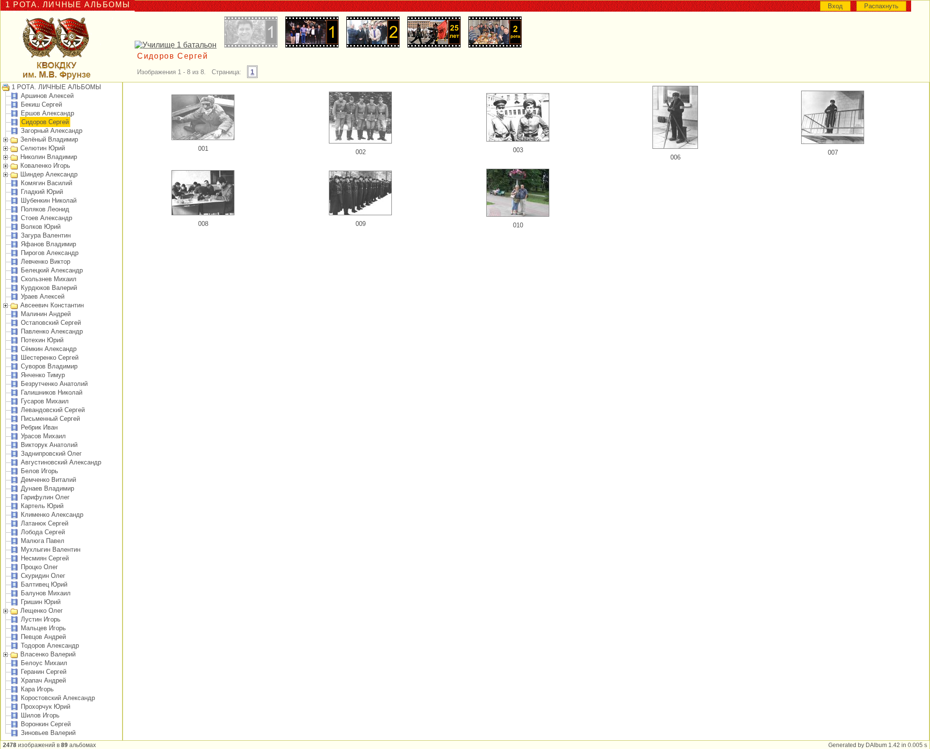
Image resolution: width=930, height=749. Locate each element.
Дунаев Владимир (47, 488)
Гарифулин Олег (45, 497)
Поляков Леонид (45, 209)
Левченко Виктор (45, 261)
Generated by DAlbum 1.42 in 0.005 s (877, 745)
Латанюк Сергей (44, 523)
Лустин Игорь (41, 619)
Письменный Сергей (50, 418)
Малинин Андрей (46, 314)
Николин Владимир (48, 156)
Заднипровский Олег (51, 453)
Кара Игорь (37, 689)
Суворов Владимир (49, 366)
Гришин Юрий (41, 602)
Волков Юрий (41, 226)
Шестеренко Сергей (49, 357)
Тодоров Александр (50, 645)
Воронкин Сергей (46, 724)
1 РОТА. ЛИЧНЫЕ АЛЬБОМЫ (56, 87)
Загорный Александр (51, 130)
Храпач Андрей (43, 680)
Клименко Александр (52, 514)
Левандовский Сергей (53, 410)
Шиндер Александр (49, 174)
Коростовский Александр (58, 697)
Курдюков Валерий (49, 287)
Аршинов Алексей (47, 95)
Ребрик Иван (39, 427)
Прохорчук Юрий (45, 706)
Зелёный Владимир (49, 139)
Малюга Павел (42, 540)
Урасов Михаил (43, 436)
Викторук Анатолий (49, 444)
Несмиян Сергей (45, 558)
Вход (835, 6)
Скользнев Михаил (49, 279)
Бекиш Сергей (41, 104)
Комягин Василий (46, 183)
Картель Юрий (42, 506)
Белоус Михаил (44, 663)
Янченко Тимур (43, 375)
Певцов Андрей (43, 636)
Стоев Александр (46, 218)
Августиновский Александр (61, 462)
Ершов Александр (47, 113)
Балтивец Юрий (44, 584)
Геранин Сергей (43, 671)
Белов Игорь (39, 471)
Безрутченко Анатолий (54, 383)
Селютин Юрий (42, 148)
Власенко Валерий (48, 654)
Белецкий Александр (52, 270)
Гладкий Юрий (42, 191)
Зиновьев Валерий (48, 732)
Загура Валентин (46, 235)
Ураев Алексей (42, 296)
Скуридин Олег (43, 575)
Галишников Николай (51, 392)
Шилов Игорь (40, 715)
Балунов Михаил (46, 593)
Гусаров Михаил (45, 401)
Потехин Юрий (42, 340)
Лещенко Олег (41, 610)
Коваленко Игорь (45, 165)
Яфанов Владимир (48, 244)
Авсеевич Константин (52, 305)
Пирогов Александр (49, 252)
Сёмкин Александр (49, 348)
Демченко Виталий (48, 479)
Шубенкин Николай (49, 200)
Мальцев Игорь (43, 628)
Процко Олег (39, 567)
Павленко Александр (52, 331)
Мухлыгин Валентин (50, 549)
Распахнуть (881, 6)
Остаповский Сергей (51, 322)
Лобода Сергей (43, 532)
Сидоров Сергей (45, 122)
